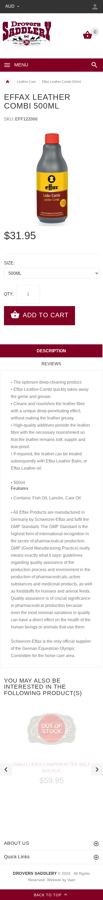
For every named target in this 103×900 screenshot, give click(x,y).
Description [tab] (51, 351)
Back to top (48, 895)
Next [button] (97, 769)
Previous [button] (6, 769)
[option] (51, 178)
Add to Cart (45, 315)
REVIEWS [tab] (51, 364)
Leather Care (26, 82)
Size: (9, 263)
